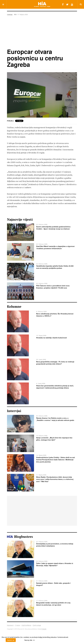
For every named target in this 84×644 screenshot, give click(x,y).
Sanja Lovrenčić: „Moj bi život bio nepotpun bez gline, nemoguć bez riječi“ (54, 439)
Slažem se (10, 640)
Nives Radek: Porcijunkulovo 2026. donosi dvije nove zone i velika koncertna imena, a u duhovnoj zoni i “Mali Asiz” (54, 479)
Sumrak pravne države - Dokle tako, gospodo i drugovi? (53, 584)
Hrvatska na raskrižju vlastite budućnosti (51, 338)
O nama (17, 625)
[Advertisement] (42, 32)
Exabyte (44, 629)
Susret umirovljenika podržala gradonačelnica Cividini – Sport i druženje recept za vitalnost (53, 228)
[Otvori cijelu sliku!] (42, 95)
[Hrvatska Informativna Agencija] (42, 4)
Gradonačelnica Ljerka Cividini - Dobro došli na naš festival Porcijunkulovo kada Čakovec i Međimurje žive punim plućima (55, 459)
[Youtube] (72, 4)
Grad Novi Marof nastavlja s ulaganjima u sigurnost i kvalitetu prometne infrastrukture (55, 247)
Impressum (10, 625)
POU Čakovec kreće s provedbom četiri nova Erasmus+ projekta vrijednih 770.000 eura (52, 287)
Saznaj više (28, 640)
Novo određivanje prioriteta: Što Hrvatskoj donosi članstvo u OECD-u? (54, 315)
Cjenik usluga (37, 625)
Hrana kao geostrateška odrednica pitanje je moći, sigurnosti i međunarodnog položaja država (55, 387)
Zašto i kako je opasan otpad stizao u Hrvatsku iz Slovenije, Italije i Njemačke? (54, 564)
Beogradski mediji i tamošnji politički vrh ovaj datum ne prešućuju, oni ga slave (53, 604)
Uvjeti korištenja (26, 625)
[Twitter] (67, 4)
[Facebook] (63, 4)
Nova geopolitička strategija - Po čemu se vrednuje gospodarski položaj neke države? (55, 363)
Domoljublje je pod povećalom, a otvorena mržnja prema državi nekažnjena (54, 545)
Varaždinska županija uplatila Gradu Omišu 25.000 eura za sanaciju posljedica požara (55, 267)
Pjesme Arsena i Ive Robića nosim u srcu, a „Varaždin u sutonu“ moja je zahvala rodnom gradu (55, 419)
